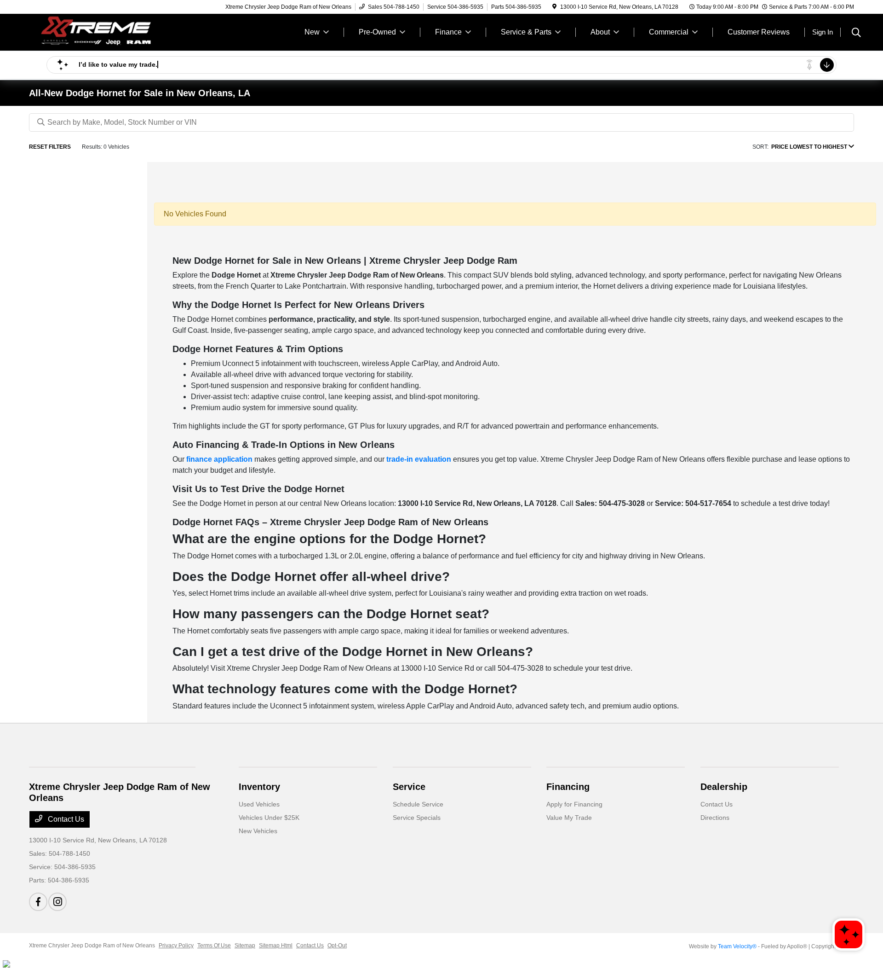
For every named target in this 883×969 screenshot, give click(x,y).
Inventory (259, 787)
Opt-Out (337, 945)
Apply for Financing (574, 804)
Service (409, 787)
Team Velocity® (737, 946)
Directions (714, 817)
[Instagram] (57, 902)
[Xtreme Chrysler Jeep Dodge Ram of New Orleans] (108, 31)
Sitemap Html (275, 945)
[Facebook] (38, 902)
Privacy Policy (176, 945)
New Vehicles (258, 831)
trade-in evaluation (418, 459)
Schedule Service (418, 804)
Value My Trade (569, 817)
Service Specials (417, 817)
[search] (856, 34)
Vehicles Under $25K (269, 817)
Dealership (723, 787)
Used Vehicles (259, 804)
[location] (554, 7)
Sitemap (245, 945)
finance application (219, 459)
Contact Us (65, 819)
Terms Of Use (214, 945)
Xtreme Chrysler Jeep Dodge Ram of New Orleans (92, 945)
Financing (568, 787)
